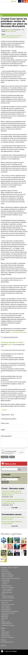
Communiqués (5, 632)
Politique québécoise (11, 31)
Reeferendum (5, 633)
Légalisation (5, 615)
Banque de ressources (8, 637)
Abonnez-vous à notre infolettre (11, 477)
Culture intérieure (7, 590)
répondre (4, 410)
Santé (3, 594)
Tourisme (4, 584)
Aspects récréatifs (6, 573)
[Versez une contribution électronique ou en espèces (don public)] (3, 464)
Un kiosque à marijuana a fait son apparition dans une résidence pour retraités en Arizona (12, 493)
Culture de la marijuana (8, 587)
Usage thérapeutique (8, 596)
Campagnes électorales (8, 604)
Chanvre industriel (7, 585)
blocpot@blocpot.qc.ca (7, 642)
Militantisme (5, 616)
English (13, 1)
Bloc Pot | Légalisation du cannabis (8, 5)
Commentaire (6, 436)
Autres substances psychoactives (11, 578)
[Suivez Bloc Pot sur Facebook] (22, 2)
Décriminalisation (6, 609)
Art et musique (5, 571)
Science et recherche (7, 576)
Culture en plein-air (7, 589)
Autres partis (5, 602)
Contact (14, 651)
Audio (3, 630)
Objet (3, 429)
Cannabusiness (6, 580)
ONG (3, 620)
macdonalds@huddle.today (18, 332)
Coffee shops (5, 582)
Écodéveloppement (7, 592)
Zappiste (9, 29)
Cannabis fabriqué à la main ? (12, 342)
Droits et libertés (6, 608)
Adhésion (3, 645)
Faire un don (10, 463)
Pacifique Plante (6, 622)
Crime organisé (6, 606)
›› (19, 507)
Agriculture (5, 569)
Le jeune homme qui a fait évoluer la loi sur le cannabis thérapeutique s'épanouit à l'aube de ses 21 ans (14, 501)
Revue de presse (6, 635)
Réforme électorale (7, 623)
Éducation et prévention (8, 625)
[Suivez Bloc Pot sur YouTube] (24, 2)
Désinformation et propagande (10, 611)
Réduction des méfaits (8, 598)
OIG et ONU (5, 618)
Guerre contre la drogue (8, 613)
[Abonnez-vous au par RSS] (27, 2)
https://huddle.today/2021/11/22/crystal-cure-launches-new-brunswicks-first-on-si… (12, 36)
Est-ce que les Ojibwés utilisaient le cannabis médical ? (12, 522)
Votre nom (5, 423)
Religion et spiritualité (7, 575)
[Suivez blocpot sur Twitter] (19, 2)
